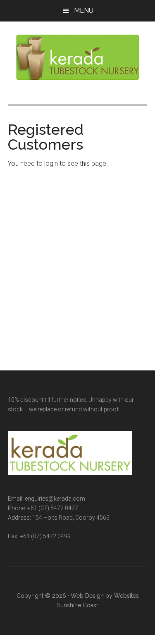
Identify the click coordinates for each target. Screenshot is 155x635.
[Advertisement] (77, 257)
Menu (83, 10)
